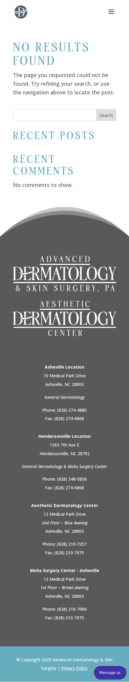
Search (106, 115)
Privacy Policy (74, 668)
